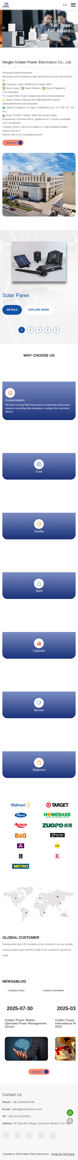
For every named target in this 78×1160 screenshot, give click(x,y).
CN (65, 4)
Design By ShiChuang (62, 1154)
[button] (4, 28)
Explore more (38, 309)
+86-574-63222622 (19, 1116)
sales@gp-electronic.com (27, 1109)
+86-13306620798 (23, 1102)
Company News (16, 990)
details (12, 309)
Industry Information (53, 990)
